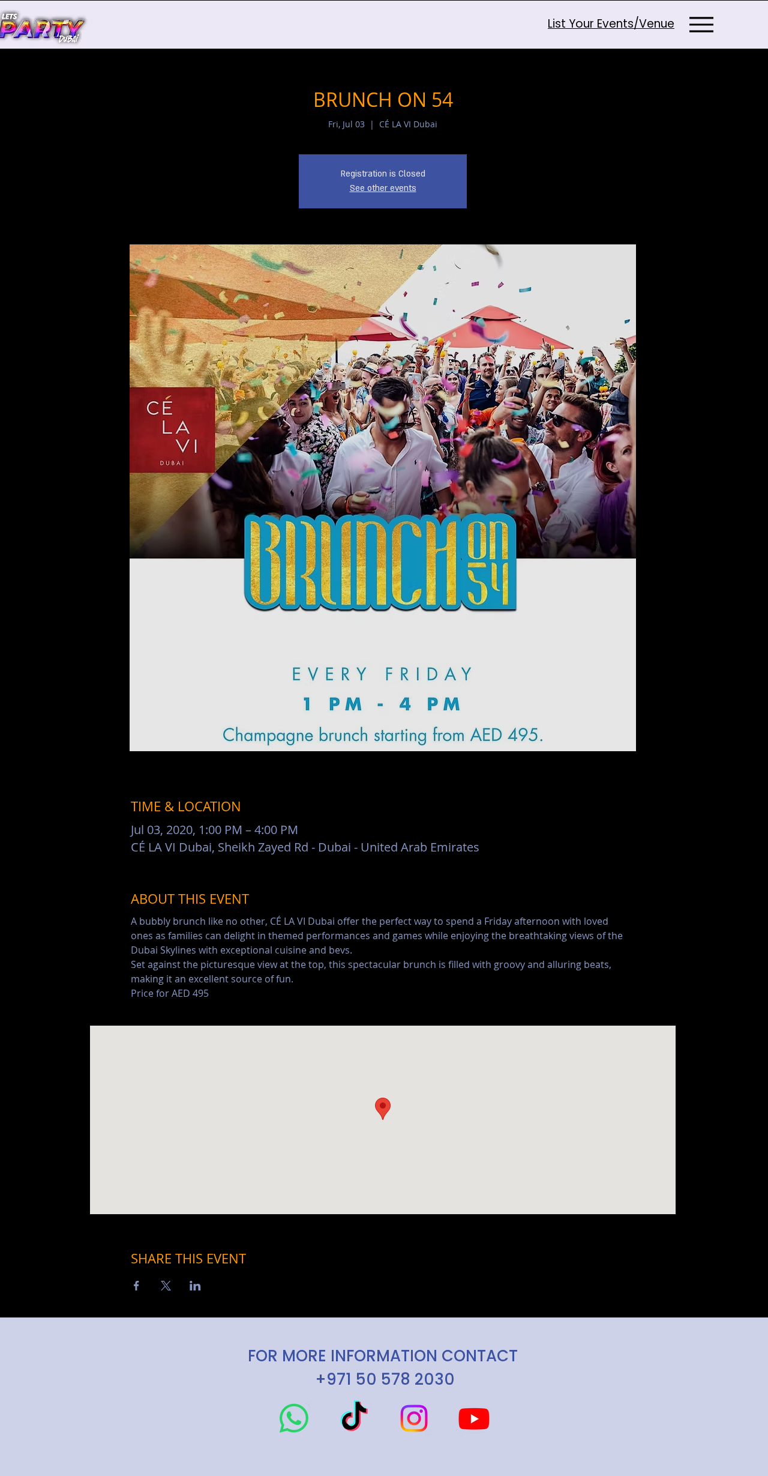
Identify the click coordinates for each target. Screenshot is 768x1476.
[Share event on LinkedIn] (195, 1285)
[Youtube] (474, 1418)
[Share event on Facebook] (136, 1285)
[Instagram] (414, 1418)
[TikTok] (354, 1418)
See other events (383, 188)
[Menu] (701, 24)
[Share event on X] (166, 1285)
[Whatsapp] (294, 1418)
